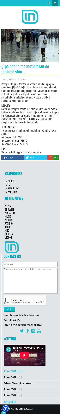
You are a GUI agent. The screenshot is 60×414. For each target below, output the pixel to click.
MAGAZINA (10, 213)
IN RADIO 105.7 (12, 188)
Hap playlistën (10, 402)
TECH (7, 227)
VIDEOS (8, 237)
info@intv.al (13, 324)
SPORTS (9, 234)
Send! (9, 309)
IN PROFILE (10, 181)
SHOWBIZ (9, 209)
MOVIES (8, 220)
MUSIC (8, 216)
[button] (6, 408)
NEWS (8, 206)
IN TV (7, 184)
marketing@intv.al (24, 324)
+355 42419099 (14, 320)
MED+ (8, 230)
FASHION (9, 223)
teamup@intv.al (36, 324)
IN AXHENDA (11, 191)
